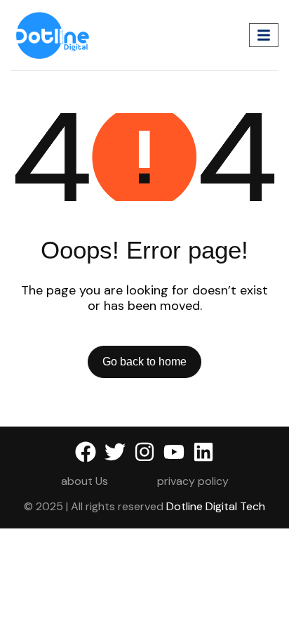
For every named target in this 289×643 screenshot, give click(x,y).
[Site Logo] (53, 34)
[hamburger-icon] (263, 35)
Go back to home (144, 362)
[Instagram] (144, 452)
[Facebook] (85, 452)
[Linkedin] (203, 452)
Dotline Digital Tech (215, 506)
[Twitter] (115, 452)
